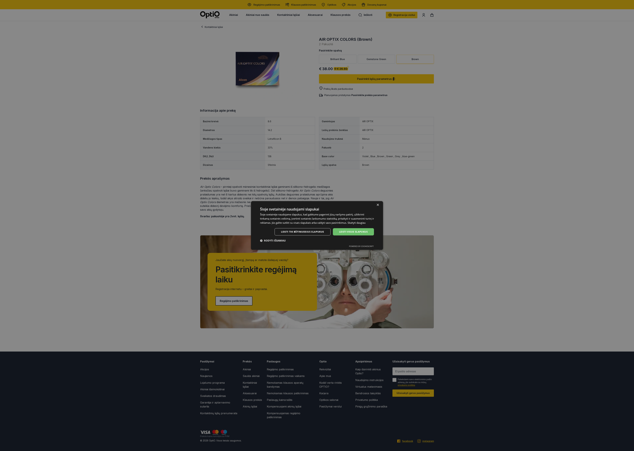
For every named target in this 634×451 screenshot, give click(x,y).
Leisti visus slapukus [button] (353, 231)
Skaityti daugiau (357, 222)
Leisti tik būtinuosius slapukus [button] (302, 231)
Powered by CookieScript (361, 246)
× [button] (377, 205)
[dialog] (317, 225)
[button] (273, 240)
